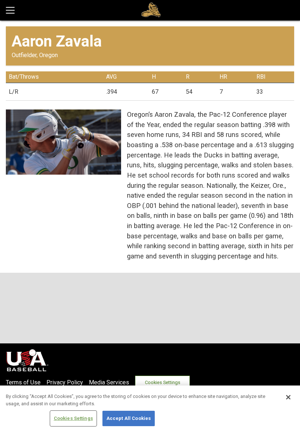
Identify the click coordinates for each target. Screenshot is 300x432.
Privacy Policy (64, 382)
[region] (150, 409)
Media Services (109, 382)
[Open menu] (13, 10)
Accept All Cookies (128, 418)
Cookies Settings (162, 382)
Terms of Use (23, 382)
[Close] (288, 397)
